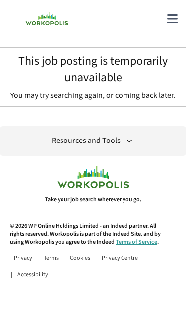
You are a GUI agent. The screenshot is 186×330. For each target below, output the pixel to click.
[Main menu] (172, 19)
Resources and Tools (86, 141)
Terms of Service (136, 242)
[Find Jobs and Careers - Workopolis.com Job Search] (47, 18)
